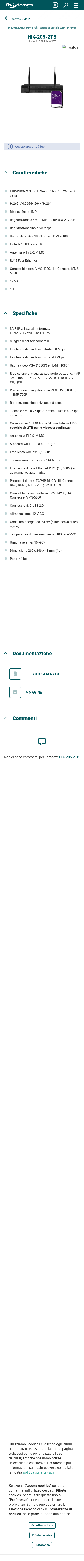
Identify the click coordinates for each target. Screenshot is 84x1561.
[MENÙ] (76, 5)
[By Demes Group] (19, 5)
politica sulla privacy (38, 1472)
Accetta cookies (42, 1525)
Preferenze (42, 1545)
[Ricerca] (66, 5)
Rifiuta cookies (42, 1535)
